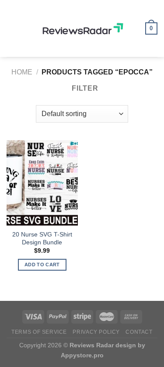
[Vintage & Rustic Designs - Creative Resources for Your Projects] (82, 28)
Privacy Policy (96, 332)
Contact (139, 332)
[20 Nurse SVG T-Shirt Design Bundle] (42, 183)
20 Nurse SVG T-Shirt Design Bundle (42, 238)
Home (21, 72)
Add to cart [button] (42, 264)
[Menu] (12, 28)
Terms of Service (39, 332)
